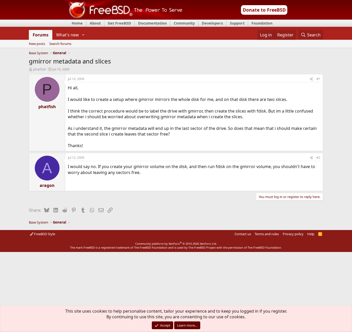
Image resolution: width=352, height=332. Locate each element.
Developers (212, 23)
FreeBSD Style (44, 234)
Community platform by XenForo (176, 244)
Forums (40, 35)
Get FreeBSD (119, 23)
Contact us (242, 234)
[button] (83, 35)
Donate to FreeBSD (264, 10)
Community (184, 23)
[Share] (311, 79)
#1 (318, 79)
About (95, 23)
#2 (318, 157)
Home (77, 23)
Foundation (262, 23)
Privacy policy (293, 234)
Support (237, 23)
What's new (67, 35)
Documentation (152, 23)
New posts (37, 44)
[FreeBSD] (123, 18)
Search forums (60, 44)
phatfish (39, 69)
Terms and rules (267, 234)
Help (310, 234)
